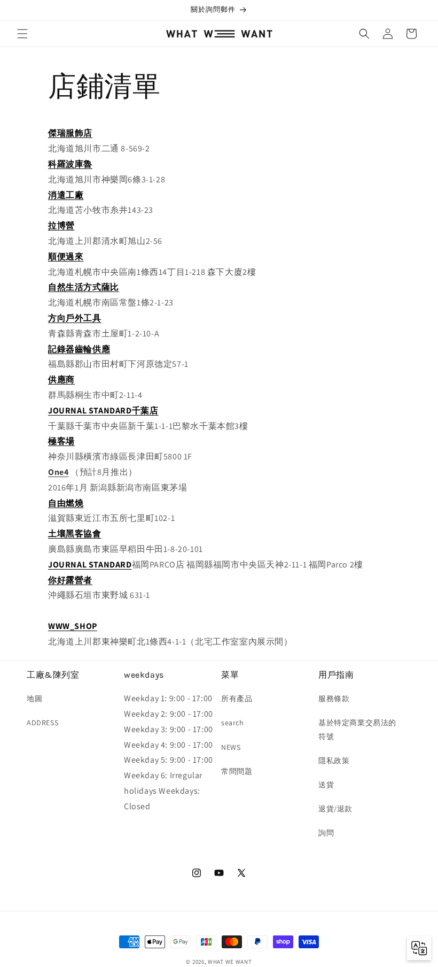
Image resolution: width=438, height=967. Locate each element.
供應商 (61, 379)
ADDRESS (42, 722)
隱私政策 (333, 760)
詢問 (326, 833)
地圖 (34, 698)
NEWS (230, 747)
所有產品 (236, 698)
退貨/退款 (335, 808)
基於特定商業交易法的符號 (357, 729)
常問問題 (236, 771)
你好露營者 (70, 580)
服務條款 (333, 698)
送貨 (326, 784)
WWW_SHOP (72, 626)
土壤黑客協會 (74, 533)
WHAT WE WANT (230, 961)
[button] (22, 33)
